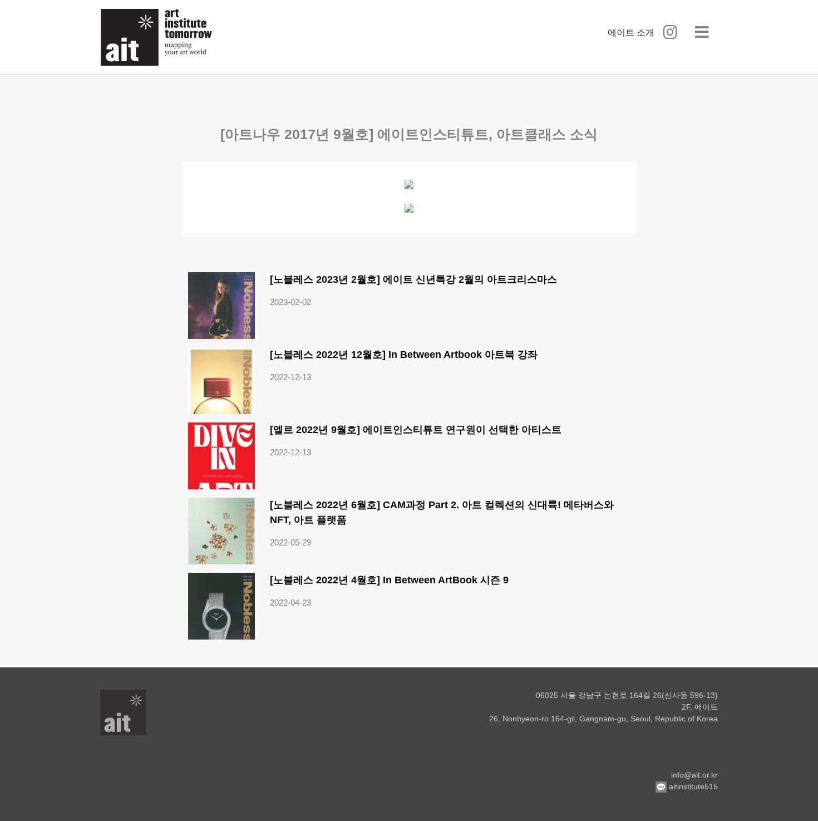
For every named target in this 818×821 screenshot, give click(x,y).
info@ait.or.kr (694, 774)
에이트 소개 (631, 32)
